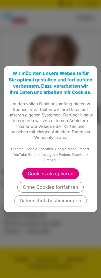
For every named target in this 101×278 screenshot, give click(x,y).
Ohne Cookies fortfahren (50, 187)
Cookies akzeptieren (51, 173)
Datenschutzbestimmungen (50, 200)
